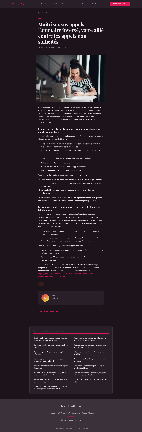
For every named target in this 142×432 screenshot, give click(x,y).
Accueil (43, 4)
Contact (78, 420)
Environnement (87, 4)
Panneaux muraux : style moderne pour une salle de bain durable (90, 346)
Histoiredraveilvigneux (71, 406)
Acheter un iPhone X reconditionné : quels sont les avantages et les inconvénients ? (51, 387)
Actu (50, 4)
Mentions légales (67, 420)
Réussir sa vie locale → (120, 4)
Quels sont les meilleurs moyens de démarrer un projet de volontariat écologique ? (50, 339)
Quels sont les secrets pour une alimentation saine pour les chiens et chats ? (90, 339)
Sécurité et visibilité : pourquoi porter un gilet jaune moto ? (51, 367)
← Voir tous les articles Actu (48, 312)
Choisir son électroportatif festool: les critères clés (90, 380)
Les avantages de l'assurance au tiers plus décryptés (49, 353)
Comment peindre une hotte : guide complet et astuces (51, 346)
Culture (56, 4)
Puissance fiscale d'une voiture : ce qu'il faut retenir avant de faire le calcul (50, 374)
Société (98, 4)
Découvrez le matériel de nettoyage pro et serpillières (89, 353)
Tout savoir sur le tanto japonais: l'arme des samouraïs (90, 360)
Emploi (77, 4)
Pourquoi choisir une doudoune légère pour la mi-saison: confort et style (90, 374)
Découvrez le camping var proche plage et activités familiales (89, 367)
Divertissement (67, 4)
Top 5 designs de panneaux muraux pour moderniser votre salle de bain (49, 360)
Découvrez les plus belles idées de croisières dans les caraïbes (50, 380)
